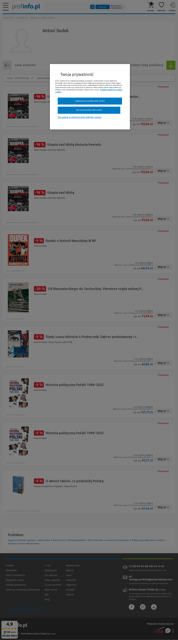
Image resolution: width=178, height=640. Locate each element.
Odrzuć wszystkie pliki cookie (89, 110)
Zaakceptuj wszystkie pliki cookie (90, 101)
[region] (90, 96)
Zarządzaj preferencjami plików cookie (79, 117)
